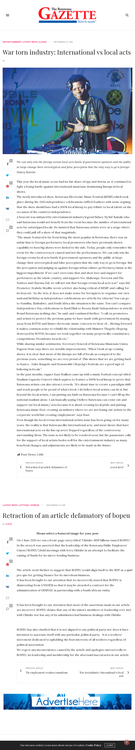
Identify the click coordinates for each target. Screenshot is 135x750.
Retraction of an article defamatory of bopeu (66, 515)
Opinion (34, 505)
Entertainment (12, 42)
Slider (42, 42)
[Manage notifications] (127, 742)
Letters (24, 505)
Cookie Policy (93, 745)
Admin (8, 524)
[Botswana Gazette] (67, 15)
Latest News (30, 42)
